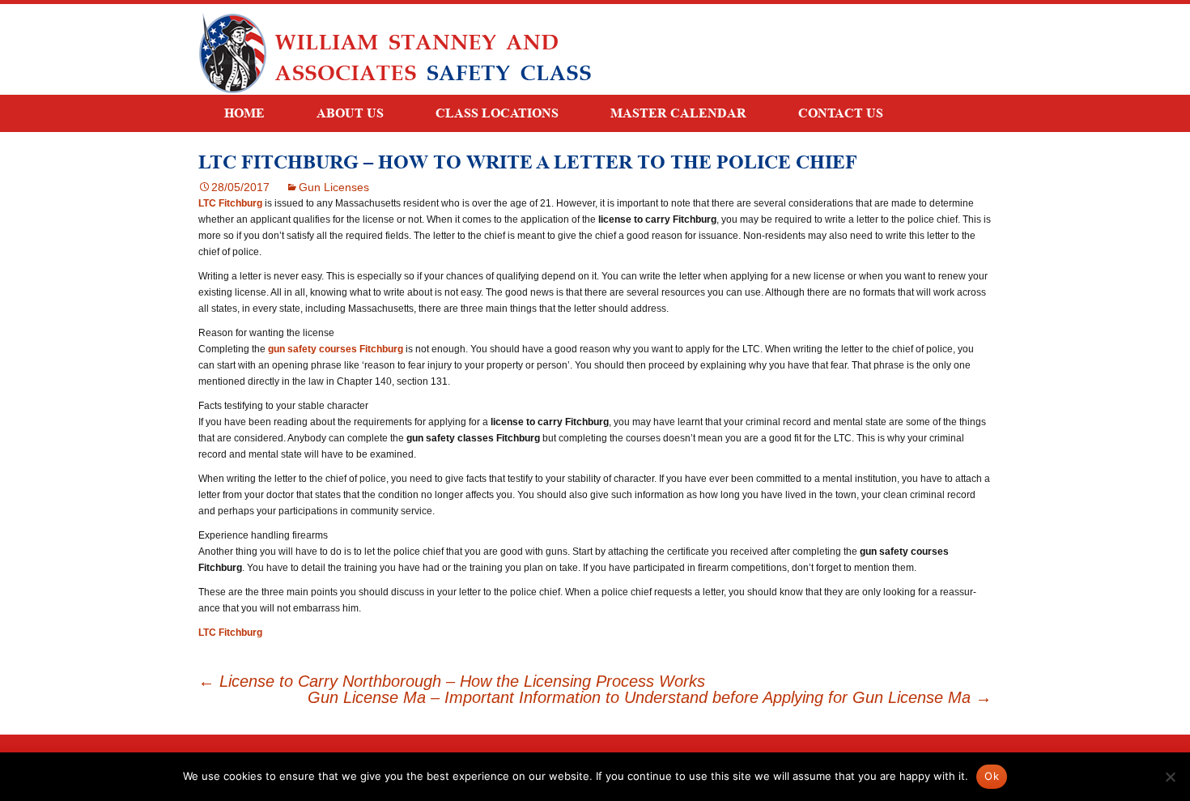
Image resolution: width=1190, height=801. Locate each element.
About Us (350, 113)
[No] (1170, 777)
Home (244, 113)
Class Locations (497, 113)
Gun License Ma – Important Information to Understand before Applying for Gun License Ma (650, 697)
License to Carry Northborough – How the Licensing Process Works (451, 681)
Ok (991, 775)
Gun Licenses (334, 187)
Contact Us (840, 113)
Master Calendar (678, 113)
